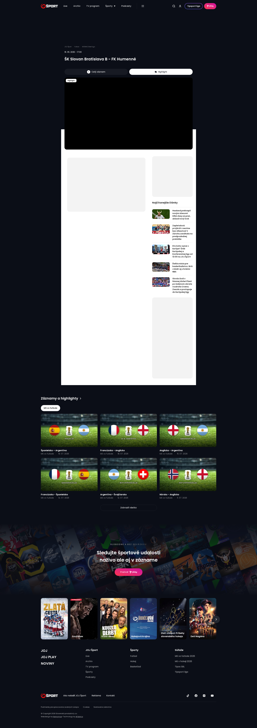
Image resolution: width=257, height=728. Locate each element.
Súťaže (179, 650)
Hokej (133, 661)
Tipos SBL (180, 666)
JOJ (44, 650)
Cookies (86, 707)
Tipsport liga (193, 6)
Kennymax (57, 716)
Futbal (133, 656)
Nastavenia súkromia (102, 707)
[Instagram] (204, 695)
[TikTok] (188, 695)
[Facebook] (196, 695)
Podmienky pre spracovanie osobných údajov (60, 707)
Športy (109, 6)
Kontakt (110, 695)
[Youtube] (212, 695)
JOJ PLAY (48, 657)
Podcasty (126, 6)
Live (65, 6)
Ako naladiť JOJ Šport (74, 695)
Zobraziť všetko (128, 507)
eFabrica (79, 716)
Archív (76, 6)
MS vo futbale (50, 408)
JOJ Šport (92, 650)
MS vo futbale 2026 (185, 656)
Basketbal (135, 666)
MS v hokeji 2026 (183, 661)
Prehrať (124, 572)
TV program (92, 6)
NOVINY (47, 663)
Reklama (96, 695)
